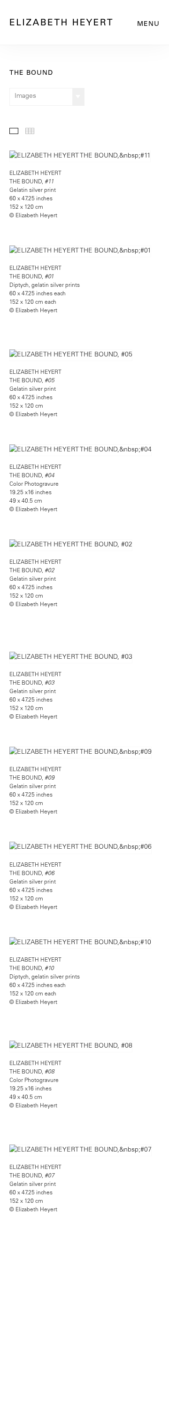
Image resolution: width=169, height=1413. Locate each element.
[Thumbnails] (29, 131)
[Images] (13, 131)
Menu (148, 24)
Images (25, 96)
